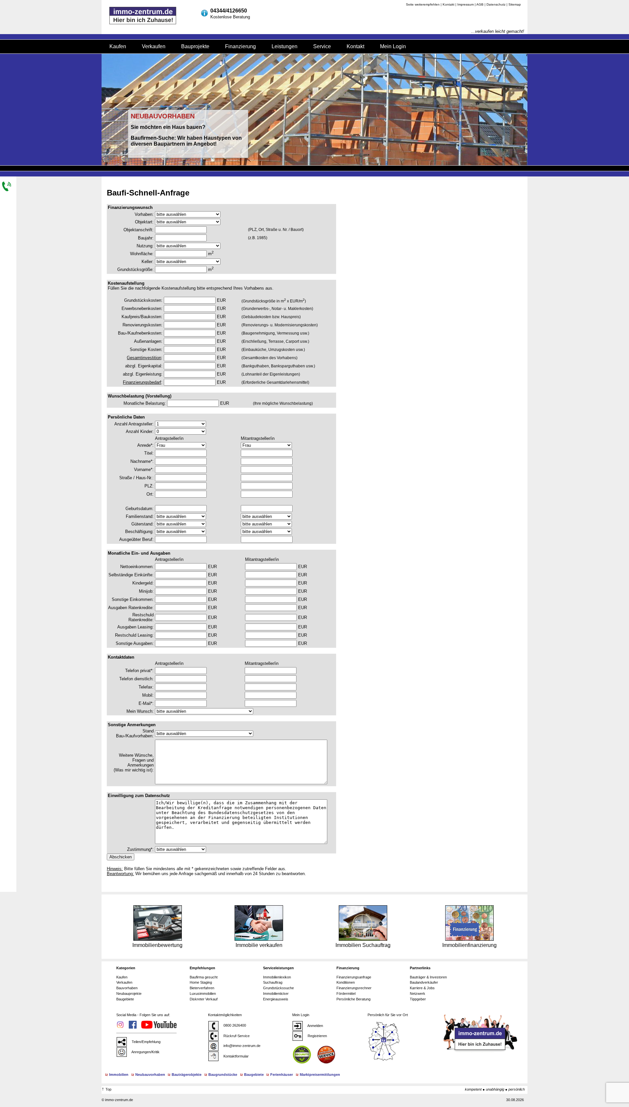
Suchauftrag (272, 982)
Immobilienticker (276, 993)
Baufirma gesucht (204, 977)
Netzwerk (417, 993)
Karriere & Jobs (422, 988)
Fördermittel (345, 993)
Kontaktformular (235, 1056)
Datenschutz (495, 4)
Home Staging (201, 982)
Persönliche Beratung (353, 999)
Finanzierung (240, 46)
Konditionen (345, 982)
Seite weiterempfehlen (423, 4)
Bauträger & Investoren (428, 977)
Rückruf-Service (236, 1036)
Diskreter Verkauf (204, 999)
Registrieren (317, 1036)
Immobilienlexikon (277, 977)
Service (322, 46)
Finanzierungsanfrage (353, 977)
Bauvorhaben (127, 988)
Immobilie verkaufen (259, 945)
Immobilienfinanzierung (469, 945)
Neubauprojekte (129, 993)
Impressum (465, 4)
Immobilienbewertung (157, 945)
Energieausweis (275, 999)
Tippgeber (418, 999)
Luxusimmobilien (203, 993)
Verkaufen (153, 46)
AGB (480, 4)
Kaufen (117, 46)
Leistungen (284, 46)
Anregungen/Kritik (145, 1052)
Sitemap (514, 4)
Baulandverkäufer (424, 982)
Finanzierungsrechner (354, 988)
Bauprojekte (195, 46)
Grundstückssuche (278, 988)
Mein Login (393, 46)
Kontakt (448, 4)
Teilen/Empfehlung (146, 1042)
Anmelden (315, 1026)
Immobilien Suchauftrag (363, 945)
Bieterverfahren (202, 988)
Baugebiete (125, 999)
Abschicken (120, 856)
